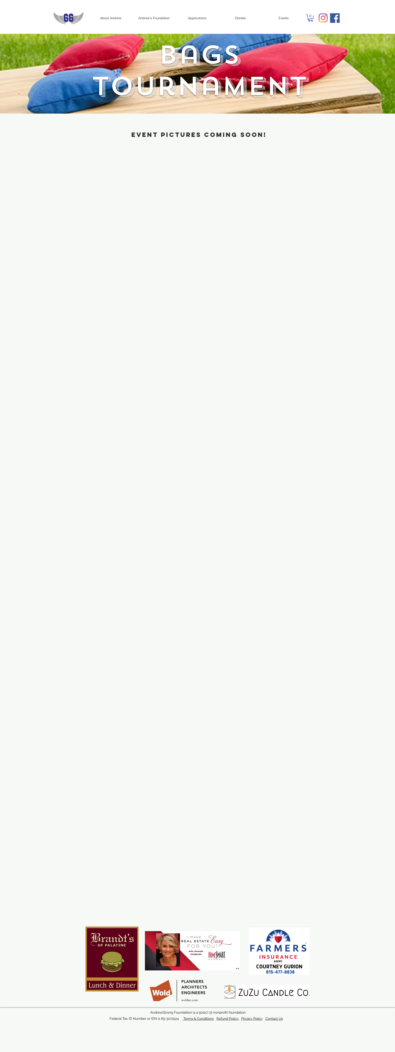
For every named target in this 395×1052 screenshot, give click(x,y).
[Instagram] (323, 17)
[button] (310, 18)
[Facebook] (335, 18)
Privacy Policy (252, 1019)
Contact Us (274, 1019)
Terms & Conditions (198, 1019)
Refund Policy (227, 1019)
